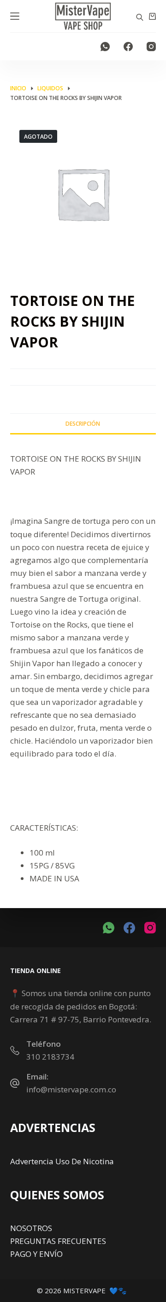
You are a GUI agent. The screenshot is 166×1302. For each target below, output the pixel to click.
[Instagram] (151, 46)
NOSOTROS (31, 1228)
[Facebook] (128, 46)
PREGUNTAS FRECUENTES (58, 1241)
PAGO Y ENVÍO (36, 1254)
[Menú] (14, 16)
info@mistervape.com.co (71, 1089)
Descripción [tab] (82, 424)
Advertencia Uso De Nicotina (62, 1161)
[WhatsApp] (105, 46)
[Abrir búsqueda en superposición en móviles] (139, 16)
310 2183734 (50, 1056)
